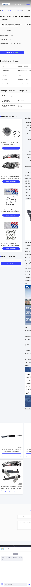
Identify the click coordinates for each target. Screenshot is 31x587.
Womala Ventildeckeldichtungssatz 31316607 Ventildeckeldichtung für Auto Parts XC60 (11, 211)
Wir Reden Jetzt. (11, 52)
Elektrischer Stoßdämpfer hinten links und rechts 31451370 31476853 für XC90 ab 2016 (11, 487)
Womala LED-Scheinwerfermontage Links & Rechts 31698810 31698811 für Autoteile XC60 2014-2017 (11, 178)
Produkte (27, 4)
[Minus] (29, 549)
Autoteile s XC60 (18, 10)
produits (10, 10)
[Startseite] (6, 4)
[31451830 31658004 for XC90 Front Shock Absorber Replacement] (11, 435)
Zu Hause (18, 4)
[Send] (29, 584)
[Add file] (2, 584)
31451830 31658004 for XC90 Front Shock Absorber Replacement (11, 450)
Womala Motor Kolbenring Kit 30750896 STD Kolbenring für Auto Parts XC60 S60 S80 (10, 245)
